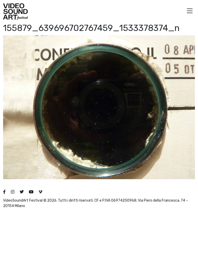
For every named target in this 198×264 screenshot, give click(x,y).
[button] (190, 11)
